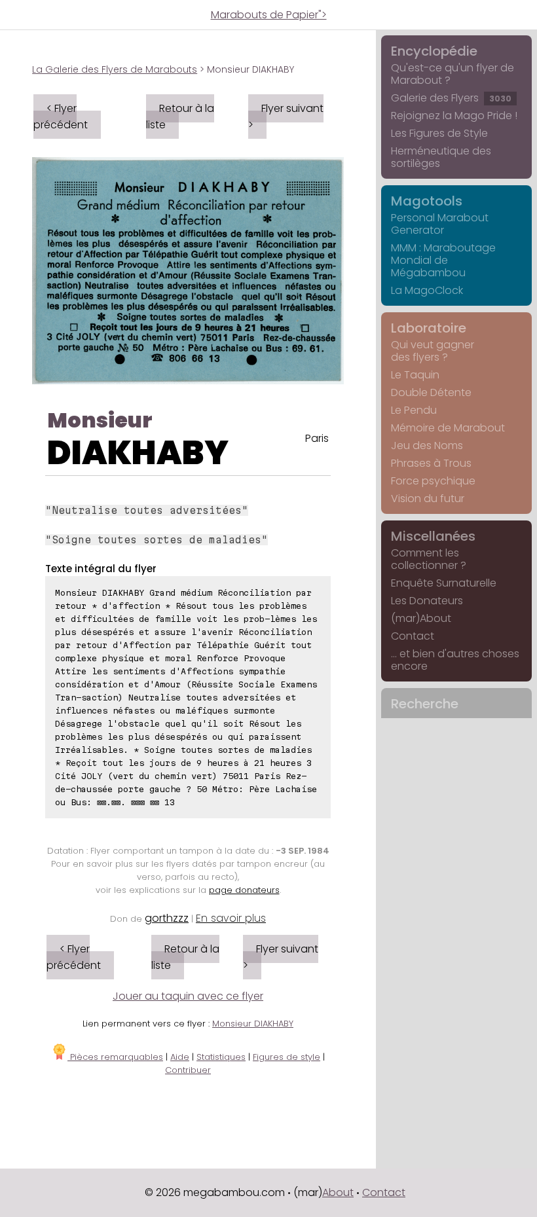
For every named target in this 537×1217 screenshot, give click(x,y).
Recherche (424, 704)
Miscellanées (433, 536)
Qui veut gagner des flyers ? (432, 351)
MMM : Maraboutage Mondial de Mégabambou (443, 260)
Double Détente (431, 392)
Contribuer (188, 1070)
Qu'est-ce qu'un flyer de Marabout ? (452, 74)
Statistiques (221, 1057)
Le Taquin (415, 374)
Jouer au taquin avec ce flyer (188, 996)
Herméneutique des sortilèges (441, 157)
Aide (179, 1057)
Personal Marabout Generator (440, 224)
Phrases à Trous (431, 463)
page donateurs (244, 890)
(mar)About (421, 618)
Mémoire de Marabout (448, 427)
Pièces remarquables (115, 1057)
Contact (412, 636)
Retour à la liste (180, 116)
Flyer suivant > (286, 116)
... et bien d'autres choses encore (455, 660)
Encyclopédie (434, 51)
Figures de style (286, 1057)
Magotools (426, 201)
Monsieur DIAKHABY (252, 1023)
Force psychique (433, 480)
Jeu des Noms (427, 445)
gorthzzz (167, 918)
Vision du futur (427, 498)
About (338, 1192)
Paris (317, 438)
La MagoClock (427, 290)
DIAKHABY (138, 452)
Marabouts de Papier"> (269, 14)
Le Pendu (414, 410)
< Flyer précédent (60, 116)
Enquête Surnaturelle (443, 582)
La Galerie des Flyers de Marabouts (114, 69)
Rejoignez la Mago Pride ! (454, 115)
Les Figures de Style (439, 133)
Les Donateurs (427, 600)
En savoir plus (231, 918)
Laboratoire (428, 328)
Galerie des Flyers (451, 97)
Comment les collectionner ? (428, 559)
